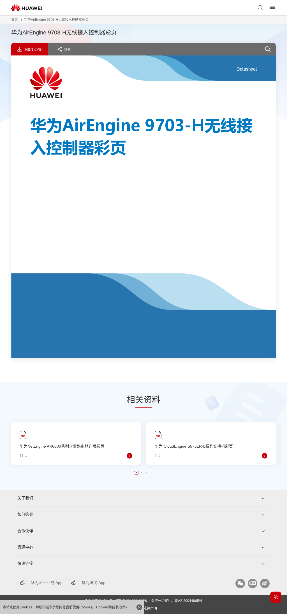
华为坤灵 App (93, 582)
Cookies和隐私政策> (112, 607)
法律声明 (150, 608)
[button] (136, 472)
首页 (14, 20)
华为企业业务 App (47, 582)
